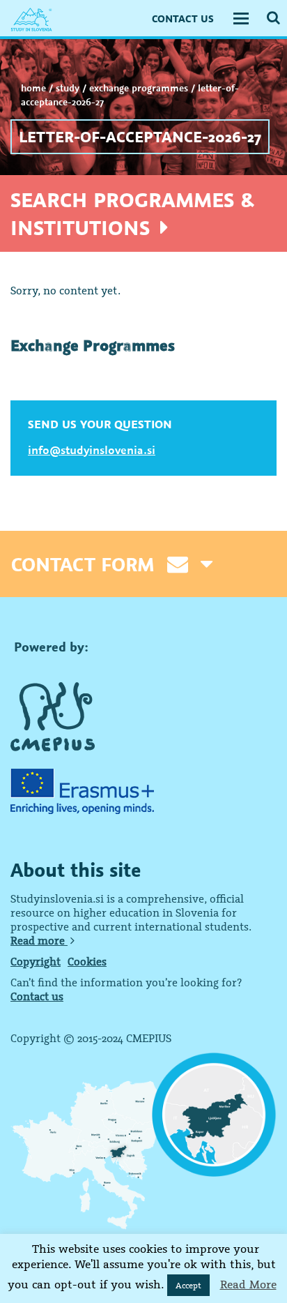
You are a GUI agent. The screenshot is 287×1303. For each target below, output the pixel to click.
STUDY (67, 88)
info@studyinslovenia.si (91, 450)
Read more (39, 940)
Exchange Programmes (138, 88)
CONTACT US (183, 18)
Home (33, 88)
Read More (248, 1284)
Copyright (35, 961)
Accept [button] (188, 1285)
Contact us (36, 996)
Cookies (87, 961)
